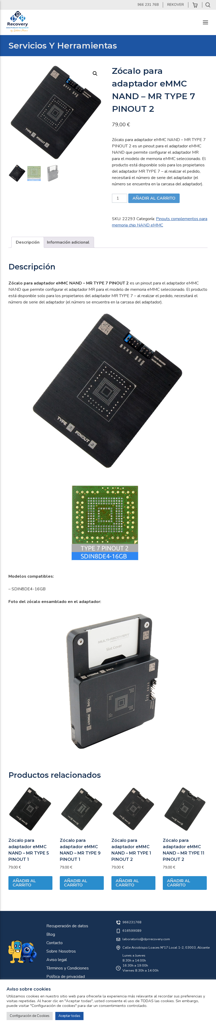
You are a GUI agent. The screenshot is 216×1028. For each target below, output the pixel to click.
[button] (95, 73)
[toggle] (205, 22)
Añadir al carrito (153, 198)
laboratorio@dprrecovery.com (146, 939)
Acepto (76, 947)
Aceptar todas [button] (69, 1015)
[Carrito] (195, 5)
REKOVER (175, 4)
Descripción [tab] (28, 242)
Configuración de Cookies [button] (30, 1015)
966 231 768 (148, 4)
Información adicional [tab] (68, 242)
